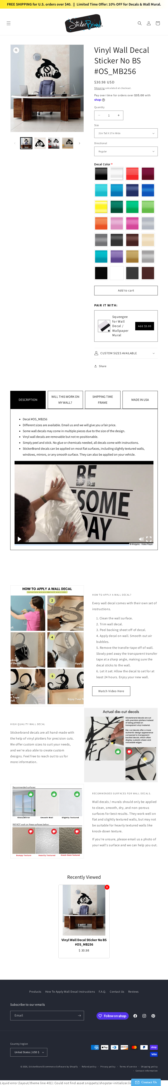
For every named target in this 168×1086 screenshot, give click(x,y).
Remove (107, 887)
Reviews (133, 991)
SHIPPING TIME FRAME (102, 400)
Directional (100, 143)
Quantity (99, 107)
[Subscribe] (79, 1015)
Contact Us (117, 991)
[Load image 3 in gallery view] (54, 143)
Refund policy (89, 1066)
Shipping (99, 88)
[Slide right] (79, 143)
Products (35, 991)
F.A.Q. (102, 991)
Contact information (147, 1070)
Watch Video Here (111, 691)
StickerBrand (36, 1066)
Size (96, 125)
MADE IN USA (140, 400)
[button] (8, 23)
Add (144, 326)
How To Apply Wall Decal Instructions (70, 991)
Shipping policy (149, 1066)
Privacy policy (108, 1066)
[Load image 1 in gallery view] (26, 143)
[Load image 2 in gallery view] (40, 143)
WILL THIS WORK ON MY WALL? (65, 400)
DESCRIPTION (28, 400)
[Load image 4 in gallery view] (68, 143)
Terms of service (128, 1066)
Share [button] (103, 366)
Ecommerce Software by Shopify (60, 1066)
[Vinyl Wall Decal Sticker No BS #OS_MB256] (84, 910)
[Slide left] (14, 143)
